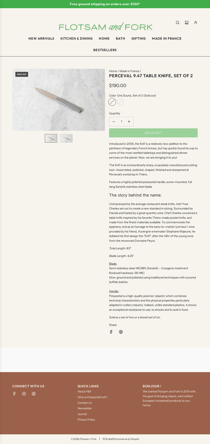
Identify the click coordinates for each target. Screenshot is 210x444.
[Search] (177, 22)
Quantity (114, 113)
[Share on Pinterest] (120, 332)
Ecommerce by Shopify (126, 439)
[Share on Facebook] (111, 332)
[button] (15, 100)
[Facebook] (14, 393)
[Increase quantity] (129, 121)
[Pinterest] (33, 393)
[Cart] (186, 22)
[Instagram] (24, 393)
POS (105, 439)
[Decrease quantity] (113, 121)
